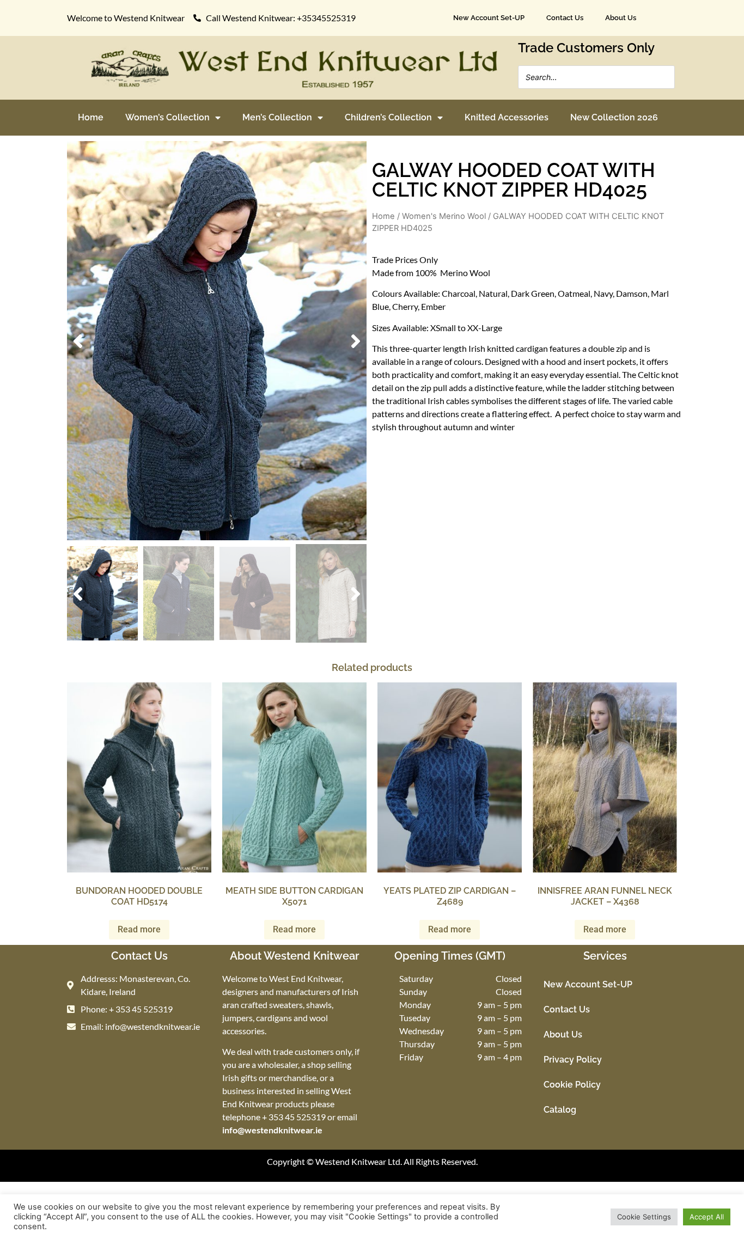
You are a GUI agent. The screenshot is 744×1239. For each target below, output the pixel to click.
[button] (77, 340)
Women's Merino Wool (444, 216)
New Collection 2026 (614, 117)
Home (90, 117)
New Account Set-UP (489, 18)
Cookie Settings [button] (644, 1216)
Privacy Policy (573, 1059)
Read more (139, 929)
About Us (620, 18)
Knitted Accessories (506, 117)
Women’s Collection (167, 117)
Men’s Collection (277, 117)
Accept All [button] (707, 1216)
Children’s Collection (388, 117)
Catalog (560, 1109)
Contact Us (564, 18)
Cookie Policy (572, 1084)
